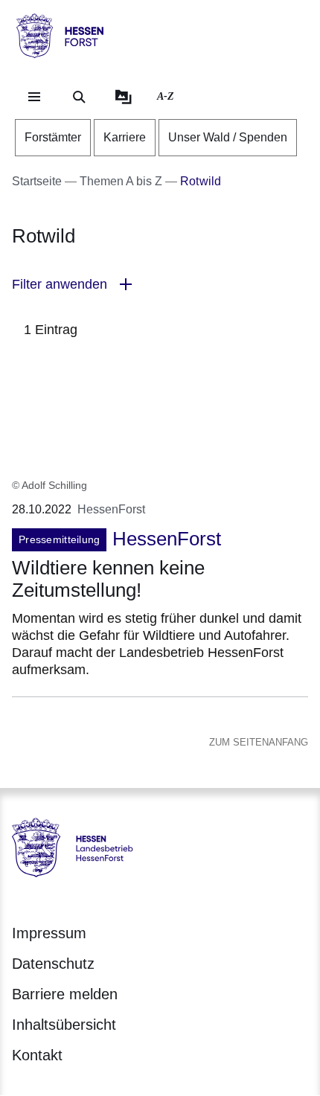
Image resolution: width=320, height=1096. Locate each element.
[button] (160, 285)
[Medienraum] (123, 97)
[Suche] (79, 97)
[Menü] (34, 97)
